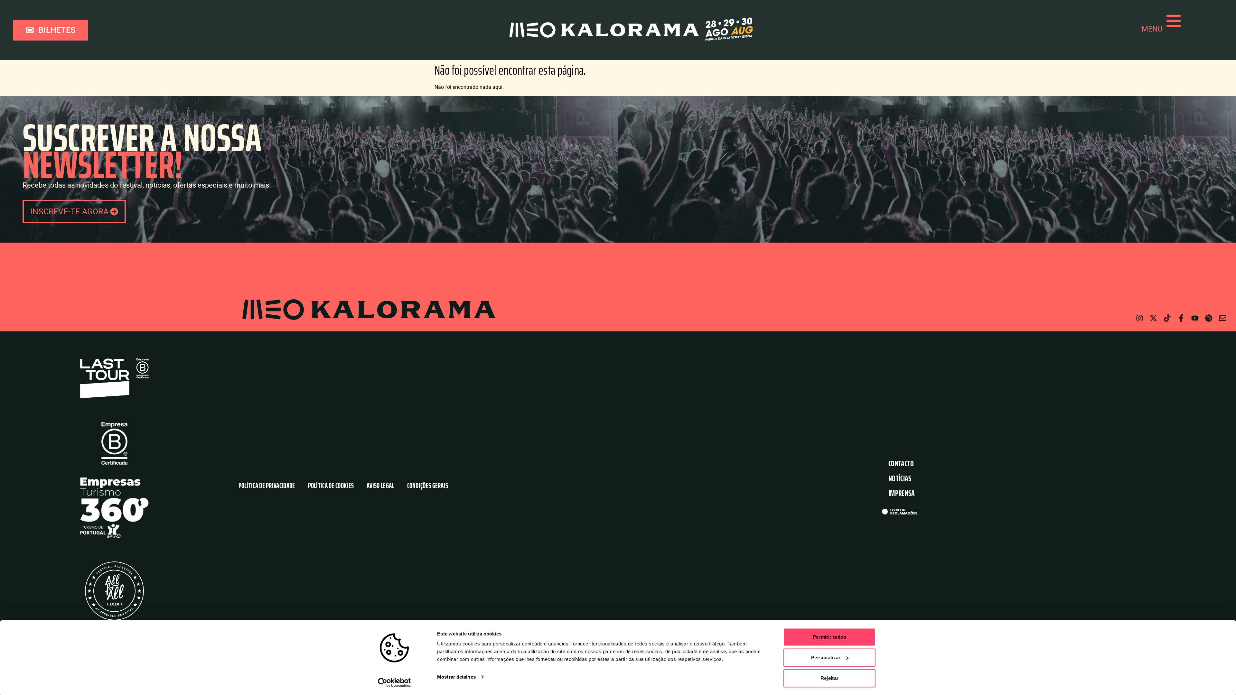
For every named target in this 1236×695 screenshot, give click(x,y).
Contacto (901, 463)
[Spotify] (1209, 318)
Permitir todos (829, 637)
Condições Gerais (427, 485)
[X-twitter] (1153, 318)
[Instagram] (1139, 318)
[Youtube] (1195, 318)
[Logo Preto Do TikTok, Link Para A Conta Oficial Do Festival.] (1167, 318)
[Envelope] (1222, 318)
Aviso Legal (380, 485)
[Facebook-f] (1181, 318)
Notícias (899, 478)
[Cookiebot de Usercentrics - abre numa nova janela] (394, 682)
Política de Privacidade (267, 485)
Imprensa (901, 493)
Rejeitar (829, 678)
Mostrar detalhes (456, 677)
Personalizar (826, 657)
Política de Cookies (331, 485)
